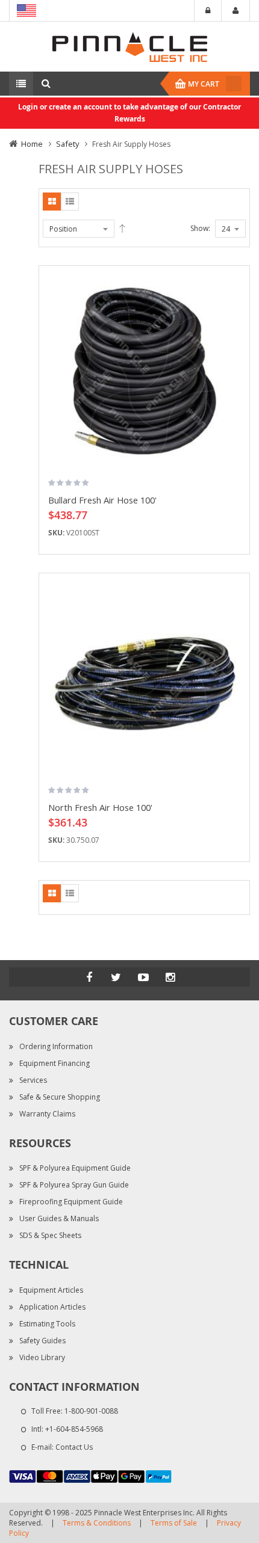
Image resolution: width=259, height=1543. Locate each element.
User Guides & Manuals (59, 1218)
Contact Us (74, 1447)
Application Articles (52, 1307)
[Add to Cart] (236, 293)
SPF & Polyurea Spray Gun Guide (74, 1185)
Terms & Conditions (97, 1523)
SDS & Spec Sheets (50, 1235)
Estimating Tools (47, 1324)
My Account (235, 11)
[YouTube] (143, 977)
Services (33, 1080)
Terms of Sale (174, 1523)
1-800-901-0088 (91, 1411)
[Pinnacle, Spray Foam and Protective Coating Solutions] (129, 46)
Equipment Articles (51, 1290)
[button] (236, 314)
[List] (70, 201)
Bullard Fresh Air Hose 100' (102, 500)
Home (32, 143)
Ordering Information (56, 1046)
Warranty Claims (47, 1114)
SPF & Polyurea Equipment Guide (75, 1168)
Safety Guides (42, 1340)
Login (208, 11)
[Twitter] (116, 977)
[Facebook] (89, 977)
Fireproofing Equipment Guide (71, 1202)
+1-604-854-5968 (74, 1429)
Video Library (42, 1357)
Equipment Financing (54, 1063)
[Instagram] (170, 977)
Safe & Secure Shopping (59, 1097)
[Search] (46, 84)
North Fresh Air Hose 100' (100, 807)
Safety (67, 143)
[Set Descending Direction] (122, 229)
